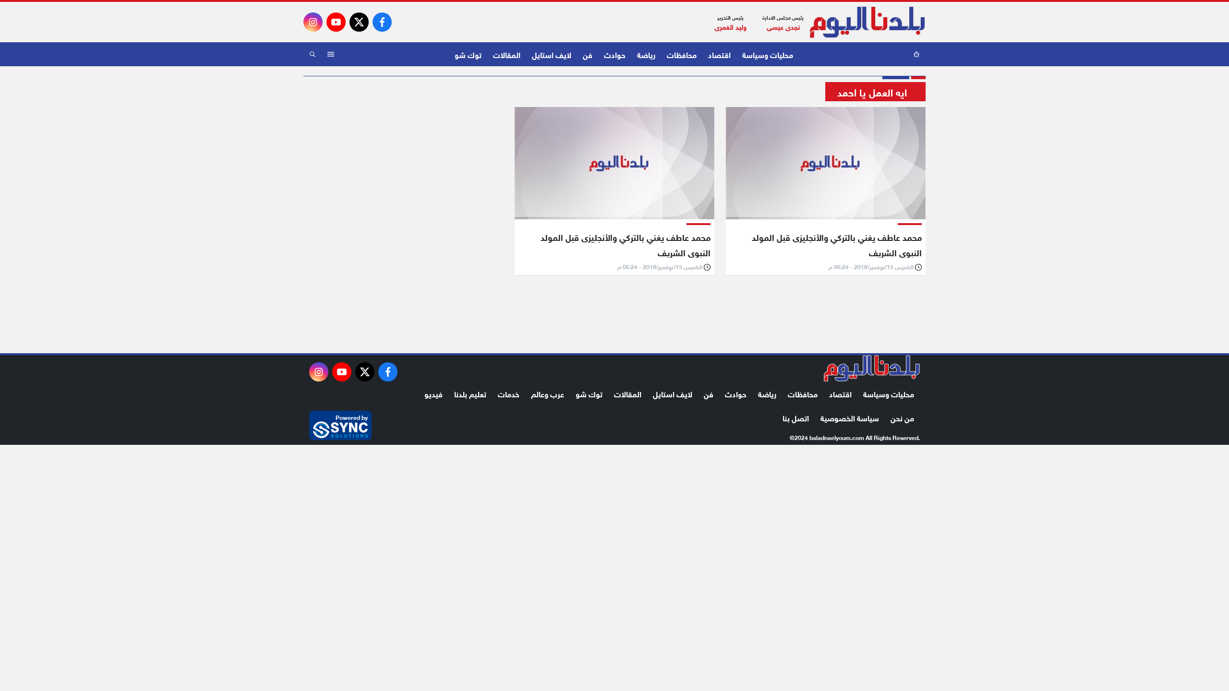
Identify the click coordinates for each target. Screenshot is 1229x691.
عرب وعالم (547, 393)
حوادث (615, 54)
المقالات (506, 54)
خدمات (508, 393)
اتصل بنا (796, 417)
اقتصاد (719, 54)
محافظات (682, 54)
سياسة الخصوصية (849, 417)
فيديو (433, 393)
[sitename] (872, 368)
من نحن (902, 417)
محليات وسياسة (767, 54)
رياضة (646, 54)
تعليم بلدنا (470, 393)
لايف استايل (551, 54)
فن (587, 54)
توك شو (468, 54)
